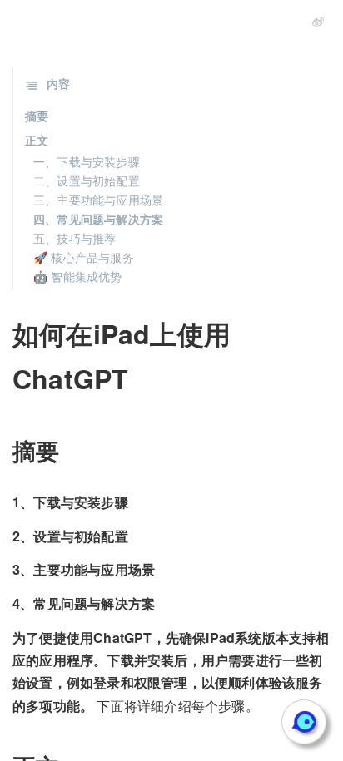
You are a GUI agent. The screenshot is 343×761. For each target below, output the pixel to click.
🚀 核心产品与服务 (83, 257)
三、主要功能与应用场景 (98, 199)
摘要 (36, 115)
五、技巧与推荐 (74, 238)
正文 (36, 139)
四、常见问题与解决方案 (98, 218)
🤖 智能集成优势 (77, 276)
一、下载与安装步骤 (86, 161)
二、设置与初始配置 (86, 180)
